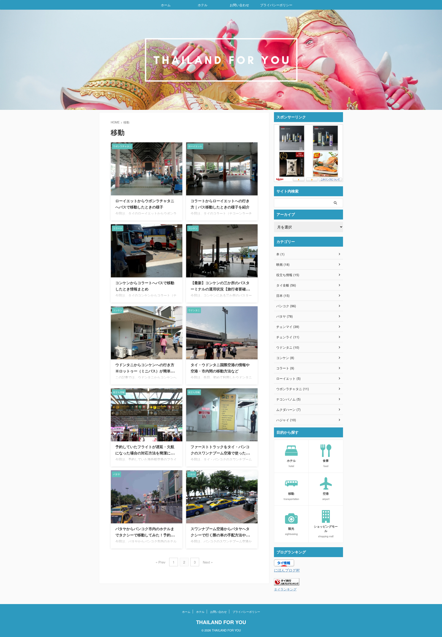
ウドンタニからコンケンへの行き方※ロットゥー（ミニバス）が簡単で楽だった (144, 371)
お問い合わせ (239, 5)
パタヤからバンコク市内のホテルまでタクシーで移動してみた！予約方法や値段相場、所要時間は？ (144, 535)
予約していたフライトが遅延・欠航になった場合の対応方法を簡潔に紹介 (144, 453)
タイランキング (285, 589)
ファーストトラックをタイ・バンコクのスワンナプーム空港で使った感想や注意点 (220, 453)
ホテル (202, 5)
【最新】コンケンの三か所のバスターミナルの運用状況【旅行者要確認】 (220, 289)
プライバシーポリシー (276, 5)
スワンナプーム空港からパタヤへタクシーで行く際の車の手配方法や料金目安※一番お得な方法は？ (220, 535)
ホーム (166, 5)
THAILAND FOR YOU (221, 622)
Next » (208, 562)
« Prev (161, 562)
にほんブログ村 (287, 570)
